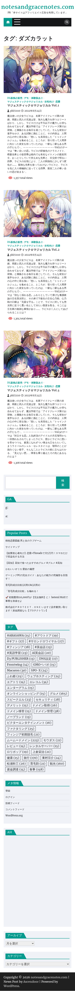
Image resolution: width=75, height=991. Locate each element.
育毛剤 (37, 763)
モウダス (52, 740)
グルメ (58, 693)
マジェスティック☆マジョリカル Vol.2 (33, 250)
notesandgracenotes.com (37, 7)
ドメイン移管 (19, 711)
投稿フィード (12, 803)
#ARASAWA (18, 635)
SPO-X (39, 670)
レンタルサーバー (44, 746)
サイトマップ (12, 547)
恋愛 (58, 101)
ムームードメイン (23, 740)
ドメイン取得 (44, 705)
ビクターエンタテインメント (29, 722)
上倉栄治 (42, 752)
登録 (7, 790)
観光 (57, 763)
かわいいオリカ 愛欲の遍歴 (19, 569)
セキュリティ (48, 699)
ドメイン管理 (47, 711)
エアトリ (16, 682)
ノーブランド (19, 717)
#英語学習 (17, 653)
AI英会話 (41, 653)
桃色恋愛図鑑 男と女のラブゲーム (23, 540)
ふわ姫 (15, 676)
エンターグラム (20, 688)
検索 (62, 483)
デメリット (17, 705)
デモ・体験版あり (33, 98)
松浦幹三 (16, 763)
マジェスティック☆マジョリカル (25, 101)
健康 (13, 758)
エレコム (38, 682)
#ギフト (15, 641)
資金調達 (16, 769)
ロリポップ (17, 752)
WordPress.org (14, 815)
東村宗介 (51, 758)
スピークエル (19, 699)
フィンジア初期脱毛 (23, 734)
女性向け (49, 101)
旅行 (31, 758)
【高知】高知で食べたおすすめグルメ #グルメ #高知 (33, 562)
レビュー (16, 746)
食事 (36, 769)
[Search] (67, 22)
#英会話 (43, 647)
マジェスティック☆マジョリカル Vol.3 (33, 391)
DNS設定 (48, 658)
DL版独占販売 (14, 98)
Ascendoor (31, 981)
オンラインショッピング (26, 693)
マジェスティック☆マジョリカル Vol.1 (33, 106)
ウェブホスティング (43, 676)
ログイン (10, 797)
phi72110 (15, 110)
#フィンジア (18, 647)
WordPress (11, 986)
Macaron (16, 670)
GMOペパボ (44, 664)
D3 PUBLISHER (21, 658)
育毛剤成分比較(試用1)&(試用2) (22, 585)
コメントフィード (14, 809)
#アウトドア (46, 635)
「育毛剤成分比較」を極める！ (22, 591)
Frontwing (18, 664)
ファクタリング (20, 728)
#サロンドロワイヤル (46, 641)
